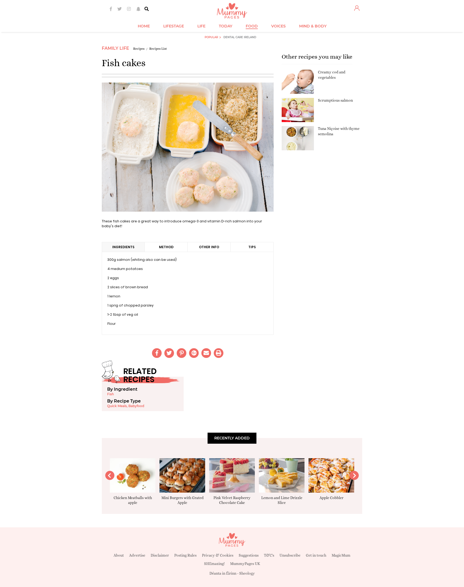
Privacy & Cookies (217, 555)
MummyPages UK (245, 563)
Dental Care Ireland (239, 37)
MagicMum (341, 555)
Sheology (247, 573)
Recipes (138, 49)
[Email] (206, 353)
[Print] (218, 353)
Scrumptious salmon (335, 100)
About (119, 555)
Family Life (115, 48)
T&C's (269, 555)
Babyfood (136, 406)
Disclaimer (160, 555)
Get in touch (316, 555)
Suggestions (249, 555)
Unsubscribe (290, 555)
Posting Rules (185, 555)
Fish (110, 394)
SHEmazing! (214, 563)
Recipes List (158, 49)
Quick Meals (117, 406)
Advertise (137, 555)
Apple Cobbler (331, 498)
